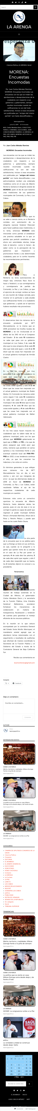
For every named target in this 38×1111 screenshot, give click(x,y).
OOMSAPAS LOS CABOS (13, 891)
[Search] (35, 7)
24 (8, 1074)
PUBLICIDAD (9, 895)
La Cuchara (8, 877)
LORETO (8, 882)
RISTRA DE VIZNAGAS (12, 897)
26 (15, 1074)
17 (7, 1071)
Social (29, 65)
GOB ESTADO (9, 868)
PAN (8, 136)
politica (7, 893)
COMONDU (13, 130)
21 (23, 1071)
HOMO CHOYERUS (9, 767)
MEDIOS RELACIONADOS (13, 886)
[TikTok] (22, 2)
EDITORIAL (8, 859)
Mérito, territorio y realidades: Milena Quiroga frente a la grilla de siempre (18, 770)
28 (23, 1074)
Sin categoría (9, 902)
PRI (15, 136)
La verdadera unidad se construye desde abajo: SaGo (16, 1044)
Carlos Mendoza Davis (14, 127)
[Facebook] (12, 2)
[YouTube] (25, 2)
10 (7, 1068)
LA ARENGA (23, 65)
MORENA (19, 134)
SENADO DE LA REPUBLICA (14, 899)
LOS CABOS (11, 134)
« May (16, 1077)
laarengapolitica (19, 121)
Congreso (8, 857)
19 (15, 1071)
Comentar (27, 717)
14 (23, 1068)
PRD (11, 136)
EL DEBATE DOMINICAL (13, 864)
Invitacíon (8, 873)
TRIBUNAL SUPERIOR (12, 906)
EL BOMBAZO (9, 862)
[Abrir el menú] (19, 34)
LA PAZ (7, 879)
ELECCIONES (22, 130)
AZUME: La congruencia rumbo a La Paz (16, 836)
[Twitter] (16, 2)
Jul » (22, 1077)
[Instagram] (19, 2)
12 (15, 1068)
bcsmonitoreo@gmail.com (24, 663)
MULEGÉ (8, 888)
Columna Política (12, 65)
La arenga (19, 26)
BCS (4, 127)
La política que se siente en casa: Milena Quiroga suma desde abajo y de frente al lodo (18, 803)
